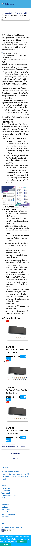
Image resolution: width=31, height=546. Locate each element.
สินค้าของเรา (6, 490)
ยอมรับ (22, 542)
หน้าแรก (4, 486)
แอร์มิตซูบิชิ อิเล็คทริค (8, 514)
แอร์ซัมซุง (5, 507)
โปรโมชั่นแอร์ (6, 493)
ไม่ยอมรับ (5, 544)
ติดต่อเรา (4, 498)
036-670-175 (10, 528)
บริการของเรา (6, 488)
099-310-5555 (21, 528)
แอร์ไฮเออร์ (5, 517)
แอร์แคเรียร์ (5, 504)
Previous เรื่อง (15, 453)
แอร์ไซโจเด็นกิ (6, 509)
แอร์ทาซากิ (5, 512)
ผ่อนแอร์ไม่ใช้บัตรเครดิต (9, 495)
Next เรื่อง (15, 458)
